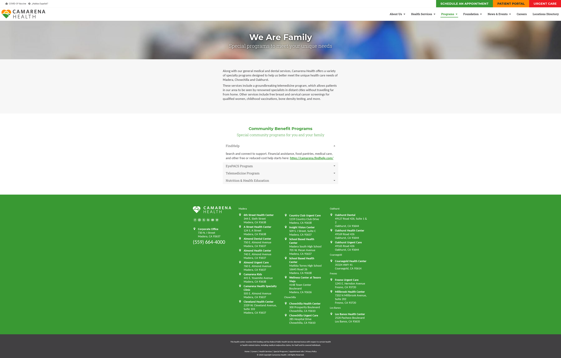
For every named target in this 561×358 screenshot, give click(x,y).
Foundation (471, 14)
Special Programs (281, 351)
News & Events (498, 14)
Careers (522, 14)
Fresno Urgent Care (347, 280)
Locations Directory (546, 14)
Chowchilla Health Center (305, 303)
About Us (396, 14)
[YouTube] (212, 220)
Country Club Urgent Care (305, 215)
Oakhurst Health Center (349, 230)
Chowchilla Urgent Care (303, 315)
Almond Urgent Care (256, 262)
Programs (447, 14)
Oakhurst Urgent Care (348, 242)
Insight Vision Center (302, 227)
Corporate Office (208, 229)
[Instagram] (199, 220)
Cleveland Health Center (258, 301)
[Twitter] (204, 220)
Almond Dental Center (257, 238)
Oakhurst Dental (345, 215)
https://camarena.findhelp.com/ (311, 158)
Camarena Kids (253, 274)
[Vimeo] (217, 220)
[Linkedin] (208, 220)
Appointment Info (296, 351)
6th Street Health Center (259, 215)
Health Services (421, 14)
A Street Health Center (257, 227)
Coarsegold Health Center (350, 261)
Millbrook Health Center (350, 291)
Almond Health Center (257, 250)
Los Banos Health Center (350, 314)
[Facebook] (195, 220)
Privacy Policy (311, 351)
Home (247, 351)
